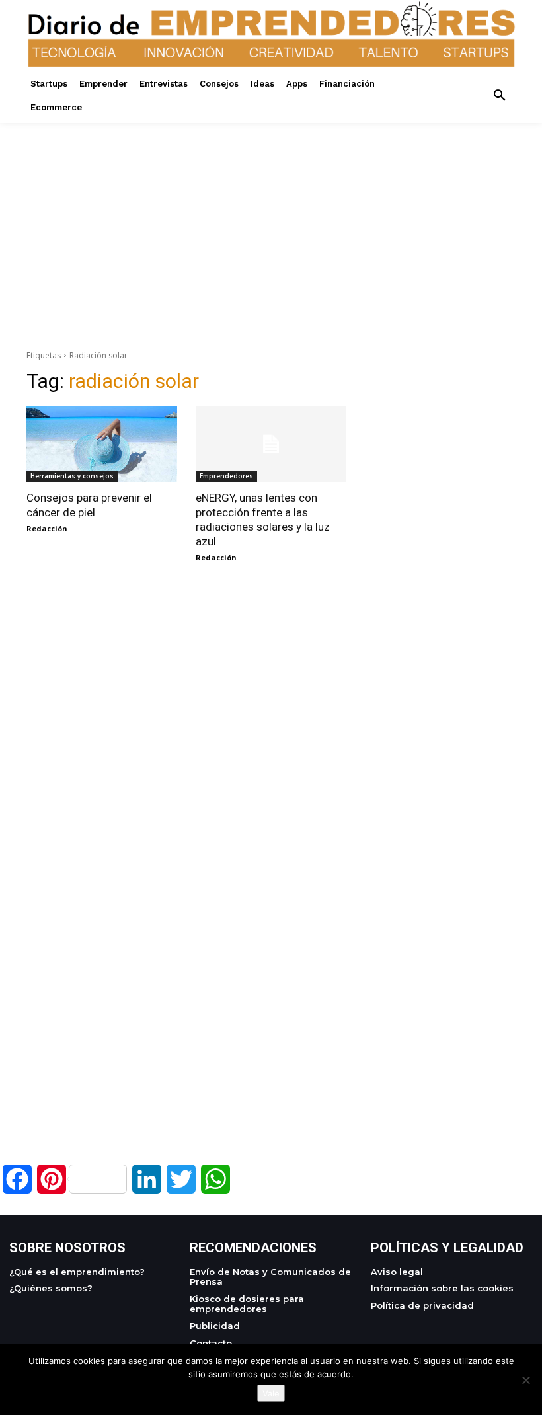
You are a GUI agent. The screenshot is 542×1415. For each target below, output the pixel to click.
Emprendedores (226, 475)
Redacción (46, 528)
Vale (271, 1393)
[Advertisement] (271, 215)
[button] (500, 96)
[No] (525, 1380)
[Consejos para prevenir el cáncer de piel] (101, 444)
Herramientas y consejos (72, 475)
